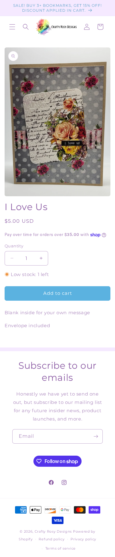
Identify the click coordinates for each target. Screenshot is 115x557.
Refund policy (51, 539)
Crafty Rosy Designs (53, 531)
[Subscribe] (95, 436)
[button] (12, 27)
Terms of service (60, 548)
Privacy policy (83, 539)
